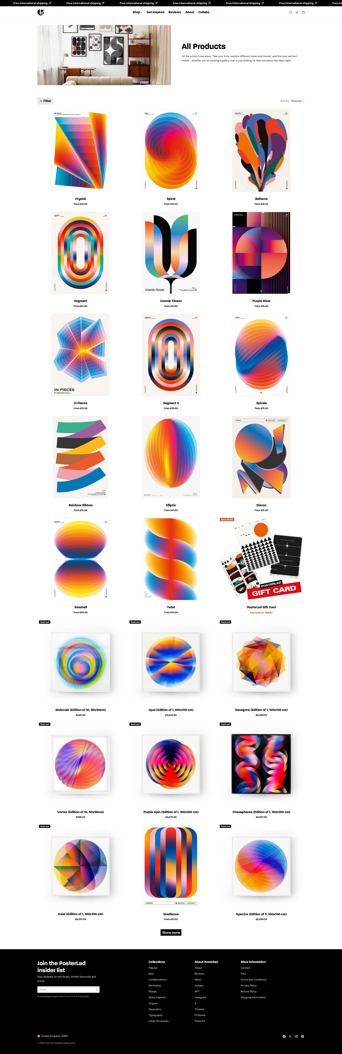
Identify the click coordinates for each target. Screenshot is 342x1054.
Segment (80, 301)
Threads (199, 1009)
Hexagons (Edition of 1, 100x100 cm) (261, 710)
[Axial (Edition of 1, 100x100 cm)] (80, 866)
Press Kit (200, 1021)
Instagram (201, 997)
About (198, 967)
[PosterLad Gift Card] (261, 559)
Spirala (261, 403)
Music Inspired (157, 997)
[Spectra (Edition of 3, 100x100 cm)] (261, 866)
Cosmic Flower (171, 301)
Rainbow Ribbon (81, 505)
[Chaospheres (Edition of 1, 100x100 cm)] (261, 764)
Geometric (155, 1009)
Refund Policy (249, 991)
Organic (153, 1003)
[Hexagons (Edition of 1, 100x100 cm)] (261, 662)
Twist (171, 607)
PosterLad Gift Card (261, 607)
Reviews (199, 973)
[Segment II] (171, 355)
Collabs (199, 985)
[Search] (290, 12)
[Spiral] (171, 151)
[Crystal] (80, 151)
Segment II (171, 403)
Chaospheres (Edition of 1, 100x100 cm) (261, 812)
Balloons (261, 199)
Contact (245, 967)
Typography (156, 1015)
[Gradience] (171, 866)
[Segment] (80, 253)
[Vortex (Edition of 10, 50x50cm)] (80, 764)
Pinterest (200, 1015)
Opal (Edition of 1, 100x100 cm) (171, 710)
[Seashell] (80, 559)
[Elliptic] (171, 457)
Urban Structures (159, 1021)
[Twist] (171, 559)
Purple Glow (261, 301)
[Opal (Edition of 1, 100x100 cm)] (171, 662)
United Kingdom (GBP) (54, 1036)
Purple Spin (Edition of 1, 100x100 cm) (171, 812)
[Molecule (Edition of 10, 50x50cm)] (80, 662)
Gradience (171, 914)
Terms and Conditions (253, 979)
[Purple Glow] (261, 253)
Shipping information (253, 997)
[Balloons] (261, 151)
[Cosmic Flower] (171, 253)
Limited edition (157, 979)
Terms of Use (69, 996)
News (198, 979)
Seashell (80, 607)
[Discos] (261, 457)
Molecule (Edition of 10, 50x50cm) (80, 710)
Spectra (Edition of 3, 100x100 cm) (261, 914)
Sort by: (284, 100)
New (151, 973)
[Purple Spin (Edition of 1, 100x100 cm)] (171, 764)
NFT (197, 991)
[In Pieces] (80, 355)
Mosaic (153, 991)
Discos (261, 505)
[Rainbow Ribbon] (80, 457)
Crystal (80, 199)
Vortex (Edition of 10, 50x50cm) (80, 812)
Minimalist (155, 985)
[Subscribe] (96, 989)
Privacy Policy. (83, 996)
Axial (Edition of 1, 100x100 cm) (80, 914)
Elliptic (171, 505)
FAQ (243, 973)
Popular (153, 967)
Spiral (171, 199)
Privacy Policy (249, 985)
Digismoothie (69, 1043)
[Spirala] (261, 355)
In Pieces (80, 403)
